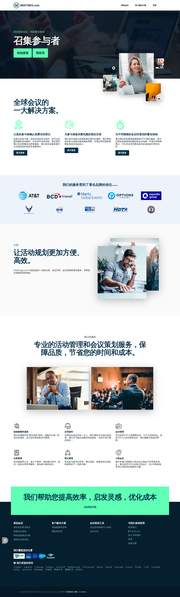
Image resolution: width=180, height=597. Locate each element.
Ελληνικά (38, 569)
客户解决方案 (140, 5)
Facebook (134, 531)
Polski (138, 567)
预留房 (40, 53)
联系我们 (132, 527)
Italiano (50, 567)
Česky (17, 569)
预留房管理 (57, 531)
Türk (146, 567)
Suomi (129, 567)
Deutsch (60, 567)
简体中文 (58, 569)
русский (27, 569)
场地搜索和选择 (59, 527)
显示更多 (20, 152)
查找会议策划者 (21, 539)
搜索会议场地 (20, 531)
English (17, 567)
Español (28, 567)
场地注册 (132, 543)
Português (88, 567)
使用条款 (69, 592)
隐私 (76, 592)
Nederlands (74, 567)
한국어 (79, 569)
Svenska (119, 567)
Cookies (82, 592)
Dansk (108, 567)
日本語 (48, 569)
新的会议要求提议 (22, 527)
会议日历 (94, 531)
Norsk (100, 567)
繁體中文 (69, 569)
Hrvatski (155, 567)
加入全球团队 (134, 535)
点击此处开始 (90, 507)
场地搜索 (22, 53)
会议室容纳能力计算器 (100, 527)
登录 (155, 5)
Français (39, 567)
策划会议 (125, 5)
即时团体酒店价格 (22, 535)
